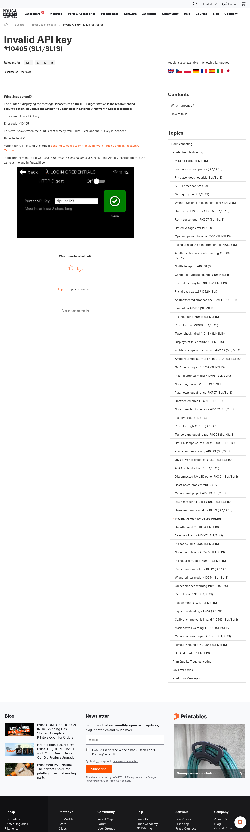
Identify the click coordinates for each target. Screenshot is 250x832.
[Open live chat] (240, 822)
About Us (220, 819)
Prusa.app (182, 824)
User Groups (106, 828)
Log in (62, 289)
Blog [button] (216, 13)
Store (62, 824)
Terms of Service (115, 780)
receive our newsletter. (125, 761)
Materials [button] (56, 13)
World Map (105, 819)
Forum (102, 824)
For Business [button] (110, 13)
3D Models (66, 819)
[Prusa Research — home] (10, 13)
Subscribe (98, 769)
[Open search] (195, 4)
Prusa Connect (185, 828)
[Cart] (243, 4)
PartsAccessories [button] (82, 13)
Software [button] (130, 13)
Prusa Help (143, 819)
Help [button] (187, 13)
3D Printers (12, 819)
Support (19, 24)
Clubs (63, 828)
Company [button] (231, 13)
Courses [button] (201, 13)
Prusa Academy (147, 824)
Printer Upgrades (16, 824)
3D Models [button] (149, 13)
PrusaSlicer (183, 819)
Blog (217, 824)
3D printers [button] (34, 13)
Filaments (11, 828)
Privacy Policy (93, 780)
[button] (171, 71)
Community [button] (170, 13)
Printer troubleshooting (43, 24)
